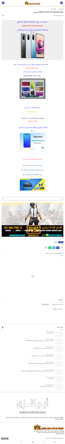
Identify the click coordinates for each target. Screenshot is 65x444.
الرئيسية (60, 9)
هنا (31, 32)
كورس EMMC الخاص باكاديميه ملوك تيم (32, 174)
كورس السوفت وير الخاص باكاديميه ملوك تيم (32, 170)
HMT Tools (50, 378)
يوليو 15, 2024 (49, 331)
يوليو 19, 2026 (49, 354)
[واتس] (2, 439)
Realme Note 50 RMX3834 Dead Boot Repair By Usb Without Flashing (37, 371)
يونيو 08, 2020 (49, 384)
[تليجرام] (5, 439)
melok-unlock (49, 438)
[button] (57, 247)
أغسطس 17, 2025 (48, 369)
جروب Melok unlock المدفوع (47, 386)
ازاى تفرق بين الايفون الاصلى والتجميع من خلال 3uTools (40, 363)
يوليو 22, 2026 (49, 362)
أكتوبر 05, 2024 (49, 346)
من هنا (32, 131)
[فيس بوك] (7, 439)
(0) (2, 15)
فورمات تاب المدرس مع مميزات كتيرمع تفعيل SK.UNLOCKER (39, 340)
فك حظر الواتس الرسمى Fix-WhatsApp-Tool (43, 348)
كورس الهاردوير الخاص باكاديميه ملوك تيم (32, 165)
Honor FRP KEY (49, 333)
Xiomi (52, 9)
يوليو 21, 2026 (49, 377)
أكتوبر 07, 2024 (49, 339)
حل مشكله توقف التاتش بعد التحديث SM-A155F (42, 356)
